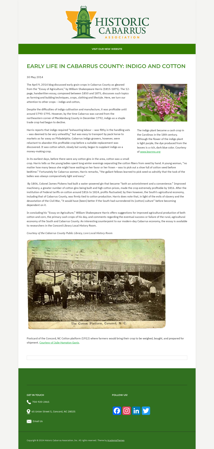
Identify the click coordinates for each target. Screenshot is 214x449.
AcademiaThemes (115, 440)
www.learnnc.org (150, 151)
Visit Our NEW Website (107, 48)
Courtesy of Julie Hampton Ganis (59, 342)
